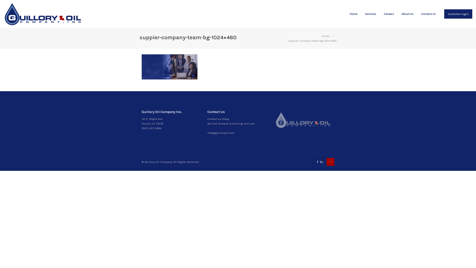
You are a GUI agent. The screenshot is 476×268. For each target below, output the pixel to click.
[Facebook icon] (317, 162)
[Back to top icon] (330, 162)
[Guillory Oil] (43, 14)
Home (325, 36)
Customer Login (458, 14)
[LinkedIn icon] (321, 162)
